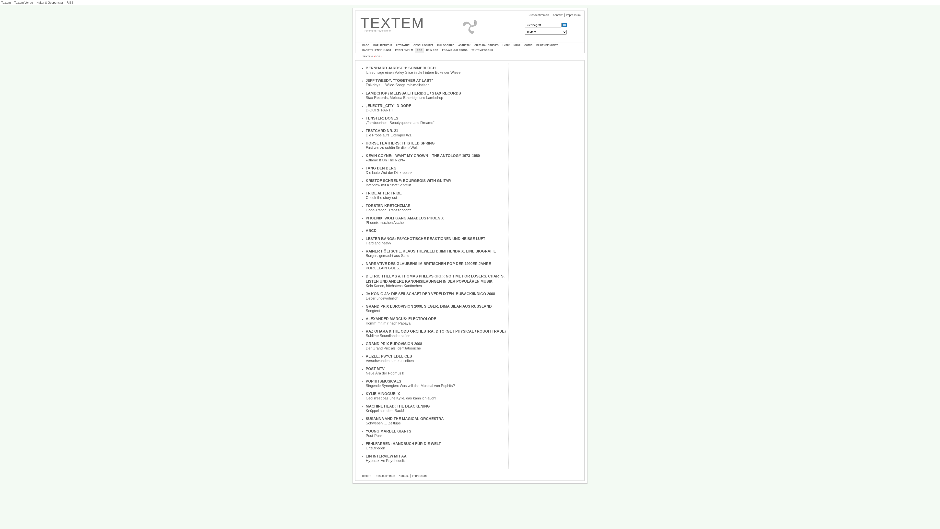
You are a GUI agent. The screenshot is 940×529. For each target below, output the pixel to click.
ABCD (371, 230)
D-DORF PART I (379, 110)
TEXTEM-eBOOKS (482, 50)
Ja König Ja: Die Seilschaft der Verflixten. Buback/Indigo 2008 (430, 294)
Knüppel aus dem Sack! (385, 411)
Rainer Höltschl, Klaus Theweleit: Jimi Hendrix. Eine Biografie (431, 251)
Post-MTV (375, 369)
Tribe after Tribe (384, 193)
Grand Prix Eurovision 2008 (394, 344)
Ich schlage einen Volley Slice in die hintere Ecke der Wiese (413, 72)
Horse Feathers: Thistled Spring (400, 143)
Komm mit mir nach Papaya (388, 323)
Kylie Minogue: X (383, 394)
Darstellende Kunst (376, 50)
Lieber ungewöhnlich (382, 298)
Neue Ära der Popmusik (385, 373)
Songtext (373, 311)
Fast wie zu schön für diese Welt (392, 147)
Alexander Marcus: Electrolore (401, 319)
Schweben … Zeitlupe (383, 423)
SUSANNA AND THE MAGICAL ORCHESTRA (405, 419)
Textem (6, 2)
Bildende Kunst (547, 45)
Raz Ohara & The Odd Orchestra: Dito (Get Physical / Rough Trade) (436, 331)
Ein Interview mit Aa (386, 456)
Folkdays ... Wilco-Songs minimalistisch (397, 85)
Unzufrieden (375, 448)
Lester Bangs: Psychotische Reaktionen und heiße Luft (425, 239)
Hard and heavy (378, 243)
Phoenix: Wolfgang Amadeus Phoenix (405, 218)
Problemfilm (404, 50)
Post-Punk (374, 435)
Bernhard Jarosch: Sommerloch (401, 68)
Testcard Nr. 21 (382, 131)
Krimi (517, 45)
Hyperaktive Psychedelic (386, 460)
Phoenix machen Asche (385, 222)
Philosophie (445, 45)
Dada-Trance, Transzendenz (388, 210)
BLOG (365, 45)
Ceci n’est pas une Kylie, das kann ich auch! (401, 398)
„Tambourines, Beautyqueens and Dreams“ (400, 122)
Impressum (573, 15)
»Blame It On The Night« (385, 160)
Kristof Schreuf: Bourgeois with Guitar (408, 181)
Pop (419, 50)
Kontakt (557, 15)
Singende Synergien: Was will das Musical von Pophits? (410, 386)
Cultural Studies (486, 45)
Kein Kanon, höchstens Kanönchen (394, 286)
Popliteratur (382, 45)
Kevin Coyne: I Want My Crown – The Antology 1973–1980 (423, 156)
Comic (528, 45)
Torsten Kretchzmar (388, 206)
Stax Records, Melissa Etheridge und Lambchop (404, 98)
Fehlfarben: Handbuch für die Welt (403, 444)
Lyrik (506, 45)
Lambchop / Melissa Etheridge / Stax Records (413, 93)
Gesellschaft (423, 45)
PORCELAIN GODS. (383, 268)
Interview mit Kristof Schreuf (388, 185)
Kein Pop (432, 50)
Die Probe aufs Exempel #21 (388, 135)
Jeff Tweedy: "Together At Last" (399, 80)
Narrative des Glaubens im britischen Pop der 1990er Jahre (428, 264)
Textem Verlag (23, 2)
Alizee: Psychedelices (389, 356)
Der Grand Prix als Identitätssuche (393, 348)
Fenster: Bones (382, 118)
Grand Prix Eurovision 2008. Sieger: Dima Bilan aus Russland (429, 306)
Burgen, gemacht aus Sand (387, 255)
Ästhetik (464, 45)
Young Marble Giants (388, 431)
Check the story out (381, 197)
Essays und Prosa (455, 50)
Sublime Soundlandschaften (388, 336)
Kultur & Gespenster (49, 2)
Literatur (403, 45)
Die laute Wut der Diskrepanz (389, 172)
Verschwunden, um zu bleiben (390, 361)
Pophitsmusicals (383, 381)
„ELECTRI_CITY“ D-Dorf (388, 106)
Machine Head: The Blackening (398, 406)
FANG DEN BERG (381, 168)
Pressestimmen (539, 15)
